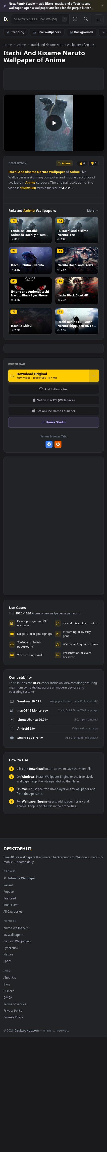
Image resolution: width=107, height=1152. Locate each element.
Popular (8, 891)
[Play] (10, 147)
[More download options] (94, 376)
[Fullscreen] (98, 147)
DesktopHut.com (26, 1030)
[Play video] (53, 123)
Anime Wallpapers (16, 928)
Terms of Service (14, 1004)
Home (7, 45)
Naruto (42, 172)
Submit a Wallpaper (22, 878)
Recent (8, 885)
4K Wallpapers (13, 935)
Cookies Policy (13, 1017)
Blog (6, 984)
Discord (8, 991)
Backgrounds (83, 32)
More (91, 210)
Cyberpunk (10, 948)
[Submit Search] (85, 19)
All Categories (12, 911)
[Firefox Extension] (58, 444)
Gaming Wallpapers (17, 941)
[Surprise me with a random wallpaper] (74, 19)
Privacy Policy (12, 1010)
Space (7, 961)
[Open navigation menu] (99, 19)
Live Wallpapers (49, 32)
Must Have (10, 905)
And (21, 172)
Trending (17, 32)
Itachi (12, 172)
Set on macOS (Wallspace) (56, 400)
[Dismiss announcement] (102, 6)
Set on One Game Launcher (56, 411)
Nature (8, 954)
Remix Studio (55, 422)
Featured (9, 898)
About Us (9, 977)
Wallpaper (57, 172)
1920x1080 (28, 188)
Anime (21, 45)
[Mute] (89, 147)
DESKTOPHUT (17, 849)
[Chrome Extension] (49, 444)
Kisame (30, 172)
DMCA (7, 997)
